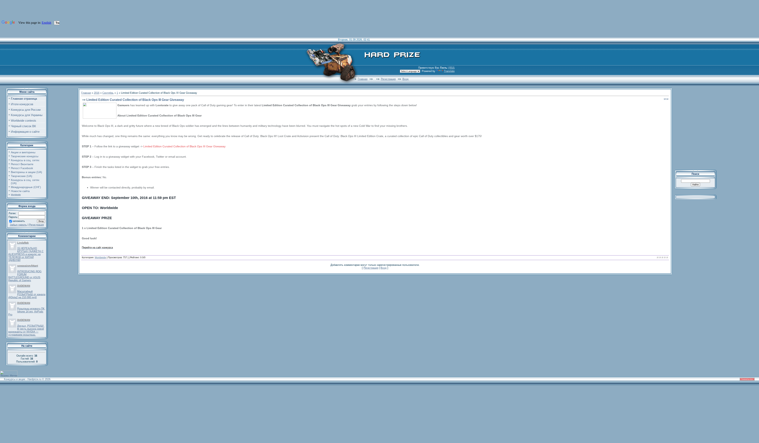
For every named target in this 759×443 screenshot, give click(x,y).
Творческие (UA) (21, 176)
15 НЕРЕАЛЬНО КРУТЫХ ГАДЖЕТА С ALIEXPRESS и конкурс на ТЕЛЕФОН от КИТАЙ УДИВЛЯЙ (25, 254)
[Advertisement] (698, 127)
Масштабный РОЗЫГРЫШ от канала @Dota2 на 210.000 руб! (26, 294)
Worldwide (16, 194)
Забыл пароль (18, 224)
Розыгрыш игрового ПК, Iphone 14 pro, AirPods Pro (26, 311)
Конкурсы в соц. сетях (25, 160)
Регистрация (388, 79)
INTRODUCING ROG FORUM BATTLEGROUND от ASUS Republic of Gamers (25, 276)
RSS (452, 67)
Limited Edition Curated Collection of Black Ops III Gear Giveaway (184, 146)
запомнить (18, 221)
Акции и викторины (23, 152)
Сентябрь (108, 92)
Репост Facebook (22, 168)
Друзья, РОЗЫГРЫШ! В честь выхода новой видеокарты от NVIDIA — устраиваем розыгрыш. (26, 330)
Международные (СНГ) (26, 187)
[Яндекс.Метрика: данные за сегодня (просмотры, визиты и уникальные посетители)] (8, 374)
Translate (449, 71)
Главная (362, 79)
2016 (96, 92)
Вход (405, 79)
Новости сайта (20, 191)
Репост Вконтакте (22, 164)
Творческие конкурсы (24, 156)
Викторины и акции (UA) (26, 172)
